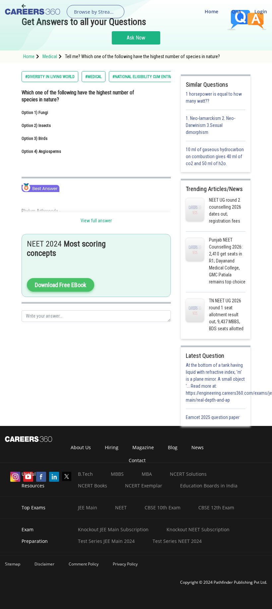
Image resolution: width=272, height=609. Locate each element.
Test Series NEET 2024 (177, 541)
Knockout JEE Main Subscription (113, 529)
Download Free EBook (60, 284)
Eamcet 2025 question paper (213, 417)
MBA (147, 474)
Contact (137, 460)
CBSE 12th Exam (216, 507)
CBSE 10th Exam (162, 507)
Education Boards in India (209, 485)
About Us (81, 447)
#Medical (93, 76)
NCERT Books (92, 485)
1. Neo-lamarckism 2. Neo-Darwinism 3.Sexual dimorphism (210, 125)
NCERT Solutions (188, 474)
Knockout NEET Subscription (198, 529)
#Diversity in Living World (50, 76)
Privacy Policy (125, 564)
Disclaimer (44, 564)
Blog (172, 447)
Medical (49, 56)
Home (211, 11)
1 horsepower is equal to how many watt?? (214, 97)
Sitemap (12, 564)
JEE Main (87, 507)
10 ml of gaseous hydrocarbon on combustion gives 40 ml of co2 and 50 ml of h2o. (215, 156)
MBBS (117, 474)
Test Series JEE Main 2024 (106, 541)
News (197, 447)
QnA (236, 11)
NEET (121, 507)
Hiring (111, 447)
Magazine (143, 447)
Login (260, 11)
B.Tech (85, 474)
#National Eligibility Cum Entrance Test (150, 76)
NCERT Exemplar (143, 485)
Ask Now (136, 38)
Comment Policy (84, 564)
